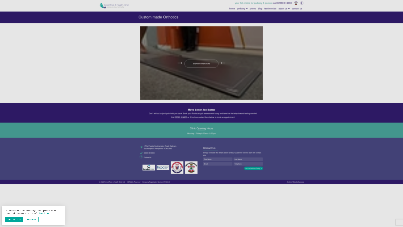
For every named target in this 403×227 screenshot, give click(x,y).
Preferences (31, 219)
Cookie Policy (44, 213)
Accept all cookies (14, 219)
